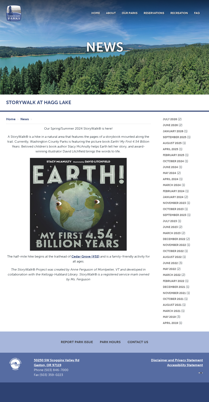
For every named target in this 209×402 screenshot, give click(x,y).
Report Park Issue (77, 342)
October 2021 (173, 298)
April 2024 (170, 179)
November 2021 (174, 293)
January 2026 (173, 131)
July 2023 (170, 221)
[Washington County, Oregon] (13, 13)
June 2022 (170, 263)
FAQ (197, 13)
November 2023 (174, 203)
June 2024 (170, 167)
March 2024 (172, 185)
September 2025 (174, 137)
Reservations (154, 13)
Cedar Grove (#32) (85, 256)
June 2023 (170, 227)
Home (95, 13)
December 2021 (174, 286)
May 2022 (169, 269)
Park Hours (110, 342)
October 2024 (173, 161)
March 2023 (172, 233)
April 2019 (170, 323)
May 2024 (169, 173)
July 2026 (170, 119)
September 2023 (174, 215)
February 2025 (173, 155)
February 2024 (174, 191)
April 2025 (170, 149)
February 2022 (173, 281)
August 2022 (172, 257)
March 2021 (171, 310)
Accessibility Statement (185, 365)
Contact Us (138, 342)
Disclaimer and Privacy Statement (177, 360)
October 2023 (173, 209)
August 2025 (172, 143)
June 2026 (170, 125)
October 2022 (173, 251)
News (24, 119)
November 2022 (174, 244)
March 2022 (172, 274)
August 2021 (172, 304)
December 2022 (174, 239)
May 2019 (169, 316)
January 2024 (173, 197)
